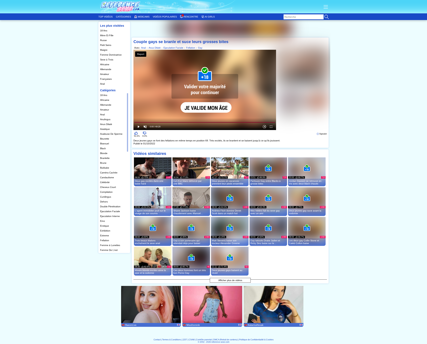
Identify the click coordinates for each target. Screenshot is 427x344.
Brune (103, 163)
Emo (103, 221)
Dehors (104, 201)
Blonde (104, 153)
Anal (102, 83)
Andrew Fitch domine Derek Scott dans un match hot (226, 212)
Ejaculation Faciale (110, 211)
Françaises (106, 79)
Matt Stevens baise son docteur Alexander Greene (226, 242)
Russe (103, 40)
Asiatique (105, 129)
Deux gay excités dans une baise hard (149, 182)
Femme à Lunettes (110, 245)
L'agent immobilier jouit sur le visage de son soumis (150, 212)
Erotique (105, 225)
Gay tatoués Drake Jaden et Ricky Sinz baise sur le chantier (265, 242)
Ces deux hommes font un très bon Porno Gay (189, 271)
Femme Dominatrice (111, 54)
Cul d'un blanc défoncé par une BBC (187, 182)
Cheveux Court (108, 187)
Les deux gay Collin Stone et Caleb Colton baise (304, 242)
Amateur (105, 74)
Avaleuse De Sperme (111, 134)
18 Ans (104, 30)
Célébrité (105, 182)
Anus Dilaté (106, 124)
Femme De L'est (109, 250)
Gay (200, 47)
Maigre (104, 50)
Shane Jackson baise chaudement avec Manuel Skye (187, 212)
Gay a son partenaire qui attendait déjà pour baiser (186, 242)
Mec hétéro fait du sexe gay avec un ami (265, 212)
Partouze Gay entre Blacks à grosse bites (265, 182)
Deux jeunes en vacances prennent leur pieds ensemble (227, 182)
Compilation (106, 192)
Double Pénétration (110, 206)
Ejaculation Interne (110, 216)
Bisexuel (105, 143)
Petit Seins (106, 45)
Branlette (105, 158)
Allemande (106, 69)
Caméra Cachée (109, 172)
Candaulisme (107, 177)
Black (103, 148)
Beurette (105, 138)
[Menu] (326, 6)
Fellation (105, 240)
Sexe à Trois (107, 59)
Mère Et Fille (107, 35)
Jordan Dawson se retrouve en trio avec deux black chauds (305, 182)
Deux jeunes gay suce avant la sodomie (305, 212)
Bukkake (105, 167)
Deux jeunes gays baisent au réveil (227, 271)
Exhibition (105, 230)
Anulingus (105, 119)
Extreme (105, 235)
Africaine (105, 64)
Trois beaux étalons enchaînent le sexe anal (147, 242)
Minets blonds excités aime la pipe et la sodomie (150, 271)
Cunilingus (106, 196)
